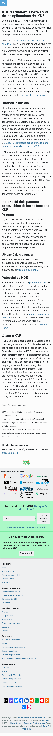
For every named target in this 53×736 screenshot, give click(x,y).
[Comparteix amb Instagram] (29, 706)
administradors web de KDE (31, 717)
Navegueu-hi (26, 553)
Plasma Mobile (8, 578)
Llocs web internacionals (12, 686)
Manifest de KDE (9, 682)
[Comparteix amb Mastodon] (11, 699)
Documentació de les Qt (12, 595)
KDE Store (6, 668)
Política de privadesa (11, 655)
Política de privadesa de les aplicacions (19, 658)
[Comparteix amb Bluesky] (16, 699)
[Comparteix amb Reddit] (32, 699)
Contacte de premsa (11, 623)
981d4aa (46, 720)
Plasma (5, 567)
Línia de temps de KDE (11, 679)
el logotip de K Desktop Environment (28, 723)
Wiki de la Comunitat (11, 640)
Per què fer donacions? (34, 508)
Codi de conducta (9, 651)
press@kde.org (10, 453)
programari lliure (37, 282)
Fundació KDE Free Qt (11, 675)
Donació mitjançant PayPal (43, 518)
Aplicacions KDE (9, 571)
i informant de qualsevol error (35, 95)
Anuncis (5, 612)
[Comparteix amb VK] (24, 706)
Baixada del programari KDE (14, 647)
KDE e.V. (5, 671)
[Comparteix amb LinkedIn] (26, 699)
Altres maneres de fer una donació (26, 527)
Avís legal (26, 729)
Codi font (6, 603)
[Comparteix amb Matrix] (6, 699)
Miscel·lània (6, 627)
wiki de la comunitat (27, 269)
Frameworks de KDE (11, 575)
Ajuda (4, 643)
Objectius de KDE (9, 599)
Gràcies (5, 631)
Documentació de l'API (11, 592)
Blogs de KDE (8, 616)
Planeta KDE (7, 619)
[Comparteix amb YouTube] (42, 699)
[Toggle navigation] (50, 3)
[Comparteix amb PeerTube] (47, 699)
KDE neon (6, 582)
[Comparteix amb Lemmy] (37, 699)
